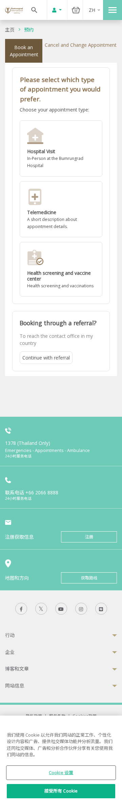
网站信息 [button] (14, 685)
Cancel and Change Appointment (81, 45)
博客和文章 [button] (17, 668)
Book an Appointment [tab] (24, 51)
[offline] (61, 148)
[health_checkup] (61, 269)
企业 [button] (10, 652)
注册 (89, 537)
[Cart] (75, 10)
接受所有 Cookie (61, 791)
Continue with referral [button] (46, 357)
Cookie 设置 (61, 772)
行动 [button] (10, 635)
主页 (10, 29)
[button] (61, 148)
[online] (61, 209)
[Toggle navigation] (112, 10)
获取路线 (89, 578)
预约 (29, 29)
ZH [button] (92, 10)
